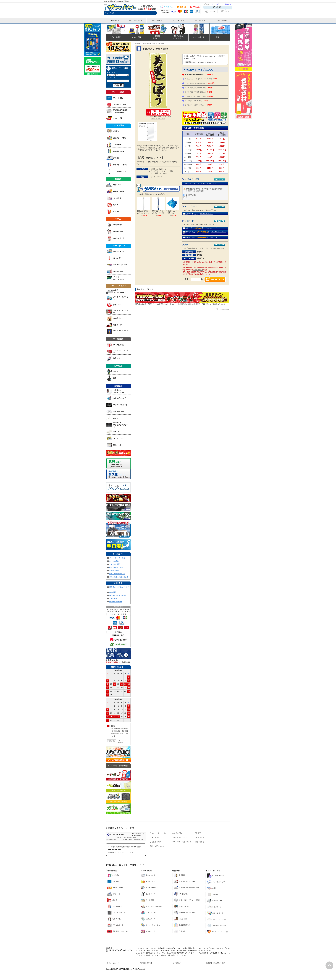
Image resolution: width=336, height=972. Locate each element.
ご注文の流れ (114, 561)
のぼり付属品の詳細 (158, 119)
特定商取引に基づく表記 (118, 595)
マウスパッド (150, 931)
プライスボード (118, 925)
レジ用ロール (217, 907)
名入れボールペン (152, 888)
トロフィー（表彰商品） (154, 906)
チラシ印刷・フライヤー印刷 (189, 900)
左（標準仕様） (191, 195)
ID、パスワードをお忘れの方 (221, 4)
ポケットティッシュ (153, 925)
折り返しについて (206, 214)
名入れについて (211, 228)
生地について (215, 237)
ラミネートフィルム (219, 919)
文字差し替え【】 (197, 232)
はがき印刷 (183, 919)
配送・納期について (116, 567)
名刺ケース (216, 888)
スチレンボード (217, 913)
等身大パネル (117, 919)
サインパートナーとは (117, 558)
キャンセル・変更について (118, 577)
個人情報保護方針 (115, 602)
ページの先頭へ (223, 309)
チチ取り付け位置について (207, 183)
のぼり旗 (115, 875)
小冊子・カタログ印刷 (187, 912)
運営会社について (113, 963)
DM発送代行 (183, 894)
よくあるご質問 (114, 564)
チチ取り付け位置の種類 (195, 191)
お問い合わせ (198, 270)
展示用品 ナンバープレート (122, 931)
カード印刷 (150, 900)
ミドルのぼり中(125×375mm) (199, 92)
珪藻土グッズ (150, 919)
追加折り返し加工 (191, 214)
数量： (188, 279)
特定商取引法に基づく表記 (215, 963)
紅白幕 (114, 900)
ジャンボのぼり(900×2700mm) (200, 83)
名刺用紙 (215, 894)
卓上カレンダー (151, 875)
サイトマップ (199, 837)
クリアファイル (151, 912)
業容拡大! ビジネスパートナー (119, 588)
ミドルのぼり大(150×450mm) (199, 88)
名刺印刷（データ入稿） (187, 881)
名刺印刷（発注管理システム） (190, 888)
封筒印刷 (182, 875)
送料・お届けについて (117, 574)
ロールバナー (117, 906)
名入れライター (151, 894)
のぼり (154, 43)
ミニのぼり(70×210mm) (197, 101)
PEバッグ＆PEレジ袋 (220, 932)
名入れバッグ (150, 881)
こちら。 (131, 852)
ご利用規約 (113, 598)
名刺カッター (217, 901)
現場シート (116, 894)
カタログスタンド (118, 912)
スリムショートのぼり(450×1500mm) (202, 79)
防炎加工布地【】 (196, 237)
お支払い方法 (114, 571)
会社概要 (112, 592)
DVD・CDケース (218, 875)
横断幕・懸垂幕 (118, 888)
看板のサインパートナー (142, 43)
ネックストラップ (218, 882)
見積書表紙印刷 (184, 925)
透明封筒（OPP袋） (219, 925)
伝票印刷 (182, 931)
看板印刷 (115, 881)
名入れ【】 (194, 228)
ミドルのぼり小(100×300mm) (199, 96)
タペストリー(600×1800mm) (199, 105)
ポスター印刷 (183, 906)
